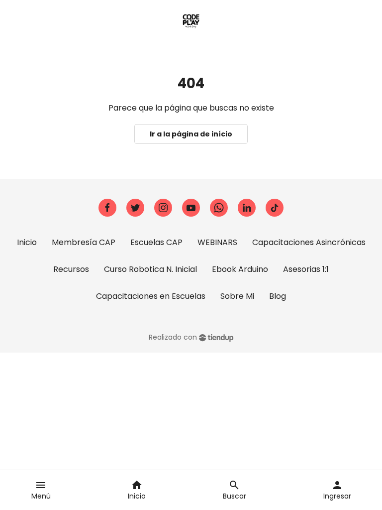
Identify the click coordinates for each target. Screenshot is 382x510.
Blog (277, 296)
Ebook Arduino (240, 269)
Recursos (71, 269)
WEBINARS (217, 242)
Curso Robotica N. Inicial (150, 269)
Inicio (27, 242)
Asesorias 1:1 (306, 269)
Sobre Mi (237, 296)
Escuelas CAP (156, 242)
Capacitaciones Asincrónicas (309, 242)
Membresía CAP (83, 242)
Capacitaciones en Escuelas (150, 296)
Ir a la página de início (191, 134)
